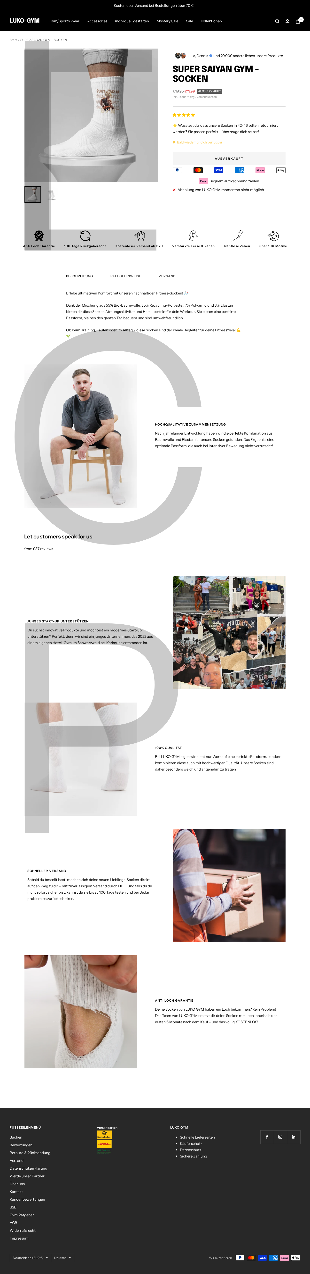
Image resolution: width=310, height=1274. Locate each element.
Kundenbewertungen (27, 1199)
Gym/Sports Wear (64, 21)
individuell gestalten (132, 21)
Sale (189, 21)
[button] (184, 115)
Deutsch (60, 1258)
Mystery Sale (167, 21)
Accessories (97, 21)
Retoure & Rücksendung (30, 1152)
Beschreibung (79, 276)
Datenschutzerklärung (28, 1168)
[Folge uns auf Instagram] (280, 1137)
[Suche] (277, 21)
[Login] (287, 21)
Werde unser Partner (27, 1176)
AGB (13, 1222)
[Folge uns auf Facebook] (267, 1137)
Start (13, 40)
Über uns (17, 1184)
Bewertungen (21, 1145)
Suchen (16, 1137)
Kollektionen (211, 21)
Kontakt (16, 1191)
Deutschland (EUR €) (28, 1258)
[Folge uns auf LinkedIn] (293, 1137)
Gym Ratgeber (22, 1215)
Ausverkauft (229, 158)
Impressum (19, 1238)
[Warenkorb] (297, 21)
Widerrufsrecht (23, 1230)
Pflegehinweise (125, 276)
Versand (167, 276)
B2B (13, 1207)
